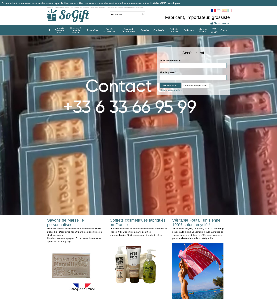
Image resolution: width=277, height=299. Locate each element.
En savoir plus (172, 3)
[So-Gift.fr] (68, 16)
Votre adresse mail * (170, 60)
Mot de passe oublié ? (171, 90)
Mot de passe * (168, 72)
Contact (224, 30)
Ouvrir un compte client (195, 85)
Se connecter (221, 23)
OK (162, 3)
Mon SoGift (214, 30)
